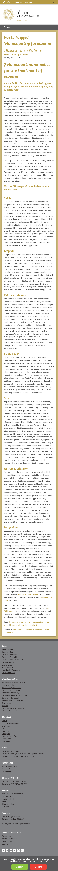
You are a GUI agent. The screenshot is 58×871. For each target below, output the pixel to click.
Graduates (6, 741)
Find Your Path (8, 685)
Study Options (7, 649)
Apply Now (28, 2)
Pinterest (14, 850)
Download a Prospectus (11, 670)
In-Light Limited (8, 771)
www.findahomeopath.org (28, 594)
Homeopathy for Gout (10, 751)
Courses (5, 646)
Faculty (5, 721)
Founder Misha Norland (11, 723)
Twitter (7, 850)
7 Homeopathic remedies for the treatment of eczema (22, 52)
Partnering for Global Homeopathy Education (19, 756)
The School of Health (10, 766)
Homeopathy (18, 630)
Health (46, 630)
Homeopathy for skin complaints (24, 625)
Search (54, 2)
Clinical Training (8, 662)
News (4, 747)
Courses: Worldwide (10, 657)
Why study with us (10, 679)
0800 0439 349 (20, 781)
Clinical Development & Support (14, 695)
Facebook (3, 850)
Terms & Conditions (9, 839)
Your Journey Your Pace (11, 688)
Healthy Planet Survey (11, 736)
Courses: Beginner (9, 652)
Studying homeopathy (10, 693)
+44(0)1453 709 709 (19, 784)
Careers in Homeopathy (11, 698)
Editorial (5, 728)
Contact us (18, 2)
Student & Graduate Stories (13, 701)
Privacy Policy (7, 841)
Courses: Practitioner (10, 655)
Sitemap (5, 844)
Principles (6, 734)
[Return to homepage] (4, 2)
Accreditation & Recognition (13, 708)
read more (42, 861)
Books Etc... (7, 665)
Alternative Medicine (33, 630)
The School (6, 717)
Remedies (8, 633)
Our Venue (6, 726)
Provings (5, 731)
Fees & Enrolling (8, 667)
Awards (5, 706)
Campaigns (6, 739)
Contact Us (6, 836)
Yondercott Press (9, 769)
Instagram (18, 850)
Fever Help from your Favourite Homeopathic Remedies (23, 754)
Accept (19, 867)
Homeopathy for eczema (19, 622)
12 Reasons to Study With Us (13, 683)
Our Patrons (6, 703)
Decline (38, 867)
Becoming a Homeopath (11, 690)
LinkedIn (22, 850)
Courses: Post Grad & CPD (12, 660)
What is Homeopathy (10, 711)
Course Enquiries (8, 673)
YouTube (11, 850)
